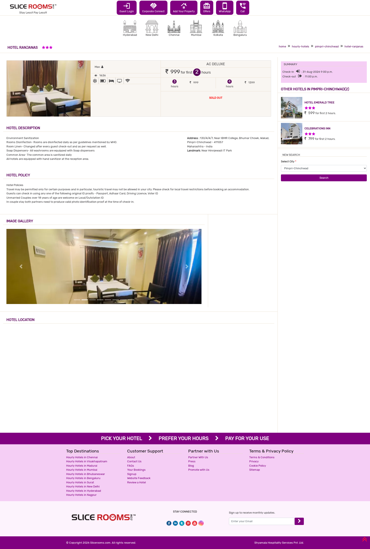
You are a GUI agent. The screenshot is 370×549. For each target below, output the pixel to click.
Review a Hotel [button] (136, 482)
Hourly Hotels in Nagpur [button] (81, 494)
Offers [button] (206, 7)
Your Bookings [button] (136, 469)
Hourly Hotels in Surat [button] (80, 482)
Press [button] (191, 461)
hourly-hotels (300, 46)
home (282, 46)
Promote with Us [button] (198, 469)
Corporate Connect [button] (153, 7)
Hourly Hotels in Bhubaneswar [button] (85, 474)
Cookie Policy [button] (257, 465)
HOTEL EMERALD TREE (319, 102)
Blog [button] (191, 465)
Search (323, 177)
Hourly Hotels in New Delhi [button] (83, 486)
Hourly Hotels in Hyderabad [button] (83, 490)
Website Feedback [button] (139, 478)
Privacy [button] (254, 461)
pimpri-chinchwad (327, 46)
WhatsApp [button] (225, 7)
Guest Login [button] (126, 7)
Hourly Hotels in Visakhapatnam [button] (86, 461)
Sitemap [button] (254, 469)
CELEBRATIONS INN (317, 128)
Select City (288, 161)
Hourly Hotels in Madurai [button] (81, 465)
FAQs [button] (130, 465)
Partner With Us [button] (198, 457)
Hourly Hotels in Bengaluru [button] (83, 478)
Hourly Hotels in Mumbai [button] (81, 469)
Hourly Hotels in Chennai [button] (82, 457)
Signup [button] (131, 474)
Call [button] (242, 7)
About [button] (131, 457)
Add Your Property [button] (184, 7)
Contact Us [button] (134, 461)
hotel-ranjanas (354, 46)
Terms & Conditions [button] (262, 457)
